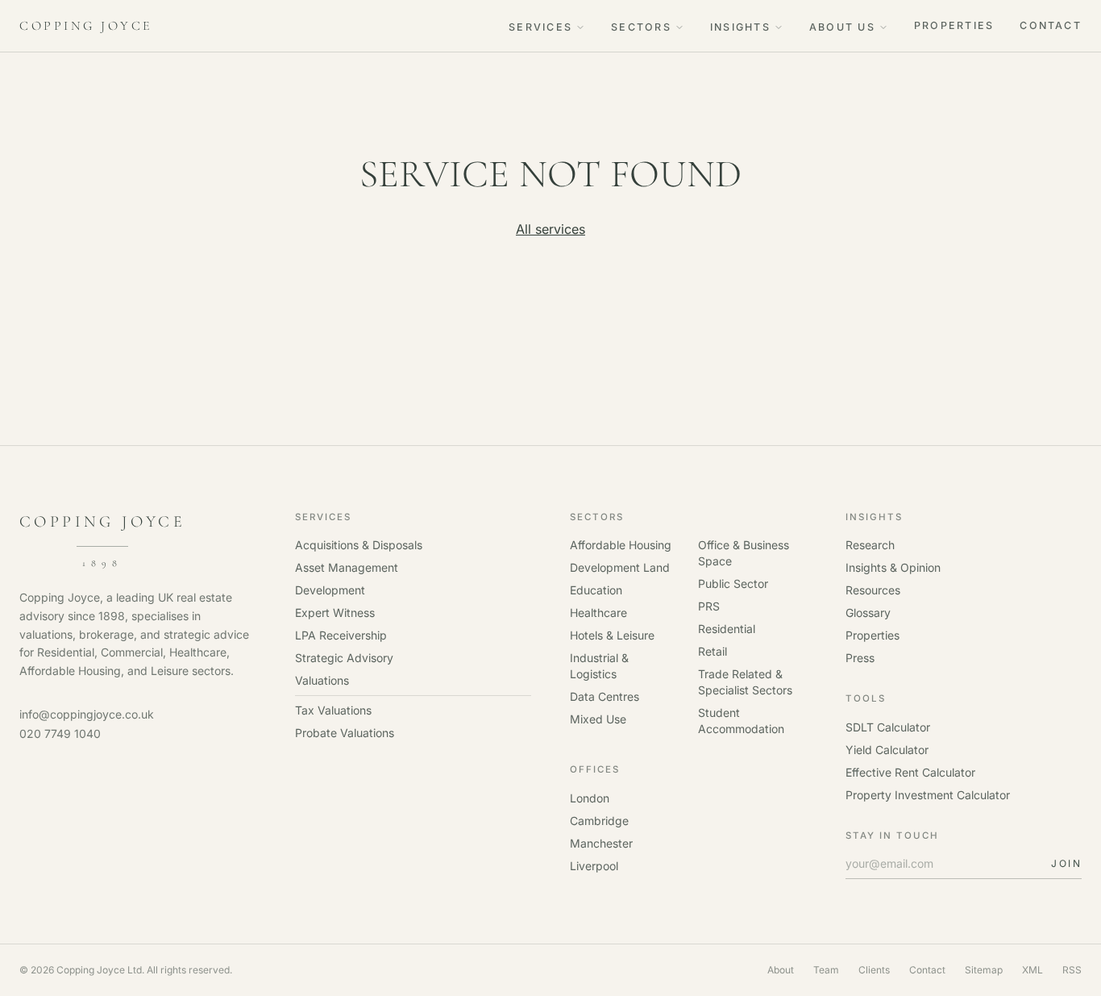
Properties (954, 25)
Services (540, 27)
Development (330, 590)
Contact (1051, 25)
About (780, 970)
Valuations (322, 680)
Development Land (620, 567)
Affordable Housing (620, 545)
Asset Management (346, 567)
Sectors (641, 27)
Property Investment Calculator (927, 795)
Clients (874, 970)
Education (596, 590)
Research (870, 545)
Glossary (868, 612)
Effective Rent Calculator (910, 772)
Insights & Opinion (893, 567)
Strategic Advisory (344, 658)
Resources (872, 590)
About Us (842, 27)
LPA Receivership (341, 635)
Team (826, 970)
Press (860, 658)
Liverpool (594, 866)
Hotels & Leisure (612, 635)
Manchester (601, 843)
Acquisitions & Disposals (358, 545)
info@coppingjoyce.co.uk (86, 714)
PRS (709, 606)
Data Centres (604, 696)
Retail (712, 651)
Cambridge (599, 820)
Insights (740, 27)
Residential (726, 629)
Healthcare (598, 612)
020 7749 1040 (60, 733)
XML (1032, 970)
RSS (1072, 970)
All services (550, 229)
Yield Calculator (887, 749)
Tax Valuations (333, 710)
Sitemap (984, 970)
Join (1066, 863)
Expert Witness (335, 612)
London (589, 798)
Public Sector (733, 583)
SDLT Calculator (887, 727)
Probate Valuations (344, 733)
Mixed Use (598, 719)
